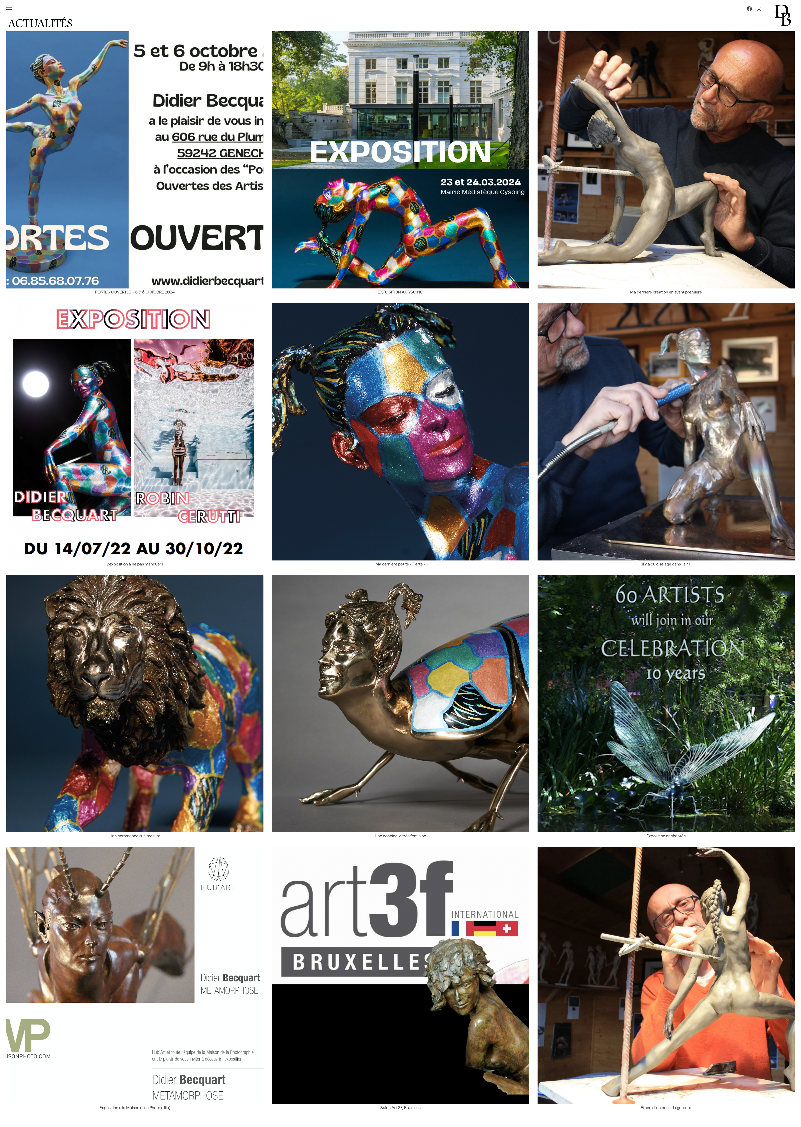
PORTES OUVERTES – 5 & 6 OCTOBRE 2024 (135, 291)
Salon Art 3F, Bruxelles (400, 1107)
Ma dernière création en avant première (666, 291)
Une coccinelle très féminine (400, 835)
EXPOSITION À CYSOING (400, 291)
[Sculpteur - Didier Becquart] (783, 15)
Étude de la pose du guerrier (666, 1107)
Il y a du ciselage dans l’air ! (666, 563)
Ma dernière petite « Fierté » (400, 563)
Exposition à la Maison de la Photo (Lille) (134, 1107)
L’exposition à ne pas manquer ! (135, 563)
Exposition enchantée (666, 835)
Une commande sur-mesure (135, 835)
